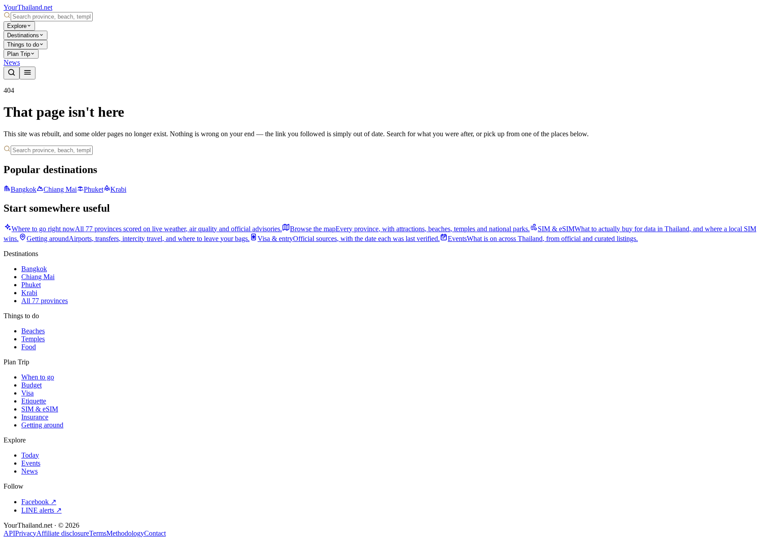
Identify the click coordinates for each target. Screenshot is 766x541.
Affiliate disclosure (62, 533)
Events (30, 463)
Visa (27, 393)
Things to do (23, 44)
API (9, 533)
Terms (97, 533)
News (12, 62)
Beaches (33, 331)
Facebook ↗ (38, 501)
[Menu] (27, 73)
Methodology (125, 533)
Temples (33, 339)
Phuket (93, 189)
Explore (17, 26)
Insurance (34, 417)
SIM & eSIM (39, 409)
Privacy (25, 533)
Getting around (42, 425)
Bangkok (23, 189)
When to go (37, 377)
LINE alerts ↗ (41, 510)
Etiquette (33, 401)
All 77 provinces (44, 300)
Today (30, 455)
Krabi (118, 189)
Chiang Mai (60, 189)
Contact (155, 533)
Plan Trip (18, 54)
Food (28, 347)
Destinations (23, 35)
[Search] (12, 73)
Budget (31, 385)
